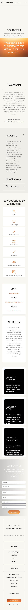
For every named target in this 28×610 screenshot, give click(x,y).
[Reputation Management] (14, 272)
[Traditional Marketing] (14, 262)
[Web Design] (14, 221)
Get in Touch (14, 512)
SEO (14, 214)
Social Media (14, 245)
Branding (14, 255)
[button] (2, 2)
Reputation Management (14, 275)
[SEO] (14, 211)
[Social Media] (14, 241)
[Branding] (14, 252)
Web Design (14, 224)
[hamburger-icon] (25, 2)
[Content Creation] (14, 231)
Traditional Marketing (14, 265)
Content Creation (14, 235)
